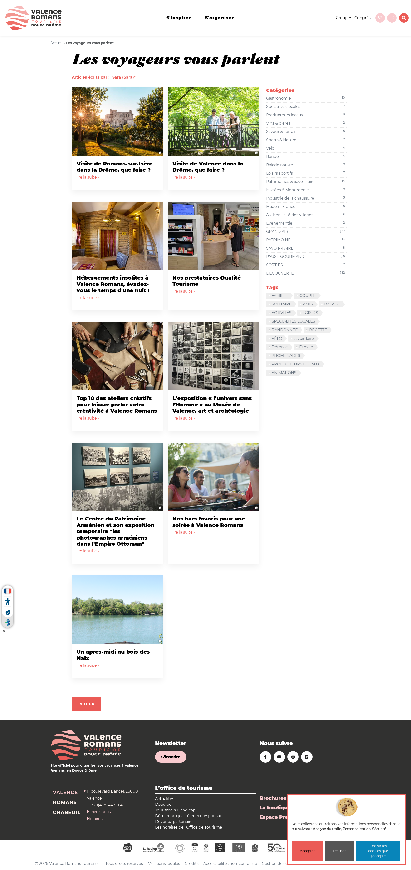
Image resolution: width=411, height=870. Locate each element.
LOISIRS (310, 312)
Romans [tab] (65, 802)
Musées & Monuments (306, 189)
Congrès (362, 17)
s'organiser (219, 17)
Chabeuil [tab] (67, 812)
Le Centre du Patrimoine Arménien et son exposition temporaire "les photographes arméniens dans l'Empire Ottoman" (115, 531)
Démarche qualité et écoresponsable (190, 816)
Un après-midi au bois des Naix (113, 655)
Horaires (95, 818)
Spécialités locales (306, 106)
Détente (280, 347)
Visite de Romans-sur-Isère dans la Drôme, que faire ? (114, 166)
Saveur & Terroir (306, 131)
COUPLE (307, 295)
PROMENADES (286, 355)
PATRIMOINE (306, 239)
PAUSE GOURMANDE (306, 256)
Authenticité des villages (306, 214)
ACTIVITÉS (281, 312)
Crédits (192, 863)
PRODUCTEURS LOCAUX (296, 364)
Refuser (339, 851)
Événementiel (306, 223)
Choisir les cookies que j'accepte (378, 851)
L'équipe (163, 804)
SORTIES (306, 264)
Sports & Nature (306, 139)
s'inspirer (178, 17)
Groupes (344, 17)
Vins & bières (306, 123)
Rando (306, 156)
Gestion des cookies (281, 863)
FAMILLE (280, 295)
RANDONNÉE (285, 330)
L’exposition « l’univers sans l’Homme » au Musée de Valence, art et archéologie (212, 404)
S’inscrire (170, 757)
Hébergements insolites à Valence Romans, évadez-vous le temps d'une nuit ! (113, 284)
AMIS (308, 304)
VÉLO (277, 338)
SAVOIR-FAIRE (306, 248)
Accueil (56, 43)
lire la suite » (88, 177)
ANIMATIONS (284, 372)
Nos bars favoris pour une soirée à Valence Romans (208, 521)
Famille (306, 347)
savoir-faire (304, 338)
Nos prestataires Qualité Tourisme (206, 281)
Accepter (307, 851)
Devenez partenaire (174, 821)
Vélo (306, 148)
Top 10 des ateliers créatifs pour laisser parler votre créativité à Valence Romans (117, 404)
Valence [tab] (65, 792)
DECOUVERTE (306, 273)
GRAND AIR (306, 231)
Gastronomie (306, 98)
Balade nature (306, 164)
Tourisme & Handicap (175, 810)
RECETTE (318, 330)
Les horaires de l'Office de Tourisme (188, 827)
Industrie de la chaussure (306, 198)
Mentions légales (164, 863)
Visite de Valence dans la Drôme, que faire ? (207, 166)
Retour (86, 704)
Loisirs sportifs (306, 173)
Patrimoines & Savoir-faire (306, 181)
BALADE (332, 304)
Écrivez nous (99, 812)
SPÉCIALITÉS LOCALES (293, 321)
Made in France (306, 206)
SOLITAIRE (282, 304)
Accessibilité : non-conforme (230, 863)
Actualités (164, 798)
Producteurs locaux (306, 114)
